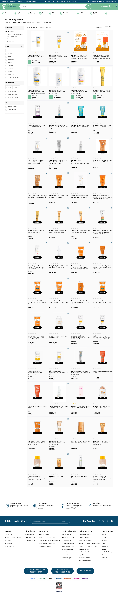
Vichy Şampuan (67, 552)
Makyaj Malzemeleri (85, 560)
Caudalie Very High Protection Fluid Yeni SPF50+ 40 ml (102, 92)
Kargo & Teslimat (30, 537)
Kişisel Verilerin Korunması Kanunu (49, 540)
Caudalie (10, 65)
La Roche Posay (107, 552)
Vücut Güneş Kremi (12, 39)
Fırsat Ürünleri (12, 109)
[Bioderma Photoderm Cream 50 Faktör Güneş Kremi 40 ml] (59, 41)
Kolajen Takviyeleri (84, 537)
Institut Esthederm (13, 77)
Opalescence (106, 555)
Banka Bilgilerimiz (10, 546)
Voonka (104, 540)
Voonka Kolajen (67, 555)
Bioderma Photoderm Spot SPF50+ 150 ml (37, 57)
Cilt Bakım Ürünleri (84, 549)
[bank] (59, 578)
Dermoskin (11, 74)
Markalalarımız (32, 1)
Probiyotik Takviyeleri (85, 540)
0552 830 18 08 (94, 1)
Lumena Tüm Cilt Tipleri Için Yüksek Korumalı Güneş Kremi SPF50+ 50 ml (101, 57)
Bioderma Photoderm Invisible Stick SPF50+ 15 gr (57, 92)
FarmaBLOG (13, 1)
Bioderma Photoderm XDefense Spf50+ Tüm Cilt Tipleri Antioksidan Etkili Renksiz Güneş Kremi (37, 92)
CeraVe (104, 557)
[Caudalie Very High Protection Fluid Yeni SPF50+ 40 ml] (102, 76)
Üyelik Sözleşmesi (44, 534)
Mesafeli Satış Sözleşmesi (47, 543)
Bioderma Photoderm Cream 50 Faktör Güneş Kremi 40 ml (58, 57)
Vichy (104, 534)
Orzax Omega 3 (67, 557)
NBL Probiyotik (66, 534)
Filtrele (22, 87)
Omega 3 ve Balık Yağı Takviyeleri (89, 543)
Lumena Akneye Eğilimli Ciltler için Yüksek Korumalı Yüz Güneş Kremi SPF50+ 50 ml (79, 57)
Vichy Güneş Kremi (68, 546)
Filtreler (8, 103)
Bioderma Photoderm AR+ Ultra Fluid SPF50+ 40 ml (79, 92)
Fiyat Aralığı (9, 82)
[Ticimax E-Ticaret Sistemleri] (59, 592)
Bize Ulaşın (8, 540)
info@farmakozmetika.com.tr (108, 1)
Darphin (10, 71)
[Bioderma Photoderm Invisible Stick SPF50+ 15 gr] (59, 76)
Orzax (104, 537)
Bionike (10, 62)
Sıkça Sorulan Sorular (45, 546)
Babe (9, 56)
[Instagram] (107, 521)
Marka (7, 46)
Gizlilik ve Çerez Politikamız (47, 537)
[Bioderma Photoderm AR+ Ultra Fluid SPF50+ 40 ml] (81, 76)
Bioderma (11, 59)
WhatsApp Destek (30, 540)
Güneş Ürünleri (9, 31)
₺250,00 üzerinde (13, 97)
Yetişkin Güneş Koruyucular (15, 34)
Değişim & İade (29, 534)
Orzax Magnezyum (68, 543)
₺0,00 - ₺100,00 (12, 91)
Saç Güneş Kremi (12, 41)
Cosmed (10, 68)
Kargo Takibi (39, 1)
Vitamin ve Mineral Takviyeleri (88, 546)
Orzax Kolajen (66, 540)
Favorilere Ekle (46, 32)
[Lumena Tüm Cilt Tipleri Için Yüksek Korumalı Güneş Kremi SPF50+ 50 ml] (102, 41)
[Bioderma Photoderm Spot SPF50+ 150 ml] (37, 41)
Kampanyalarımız (22, 1)
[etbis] (59, 585)
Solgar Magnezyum (68, 549)
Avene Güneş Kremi (68, 537)
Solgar (104, 549)
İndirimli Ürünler (12, 106)
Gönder (63, 521)
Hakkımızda (5, 1)
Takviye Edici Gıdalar (85, 534)
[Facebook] (99, 521)
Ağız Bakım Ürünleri (85, 555)
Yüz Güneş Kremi (12, 36)
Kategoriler (9, 27)
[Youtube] (111, 521)
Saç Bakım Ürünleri (84, 552)
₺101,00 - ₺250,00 (13, 94)
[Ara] (88, 6)
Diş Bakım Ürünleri (84, 557)
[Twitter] (103, 521)
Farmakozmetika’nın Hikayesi (13, 537)
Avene (10, 53)
